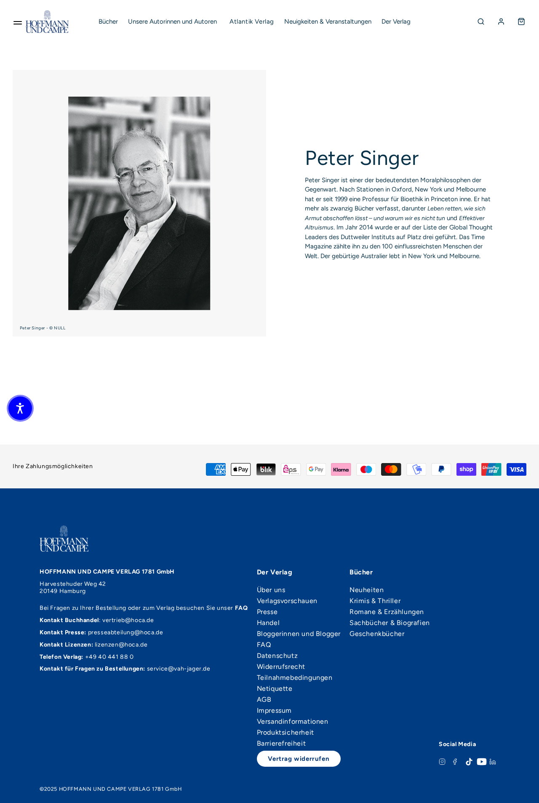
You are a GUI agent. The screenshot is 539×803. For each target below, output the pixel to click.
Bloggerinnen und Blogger (299, 634)
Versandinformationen (292, 721)
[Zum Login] (501, 21)
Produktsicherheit (285, 732)
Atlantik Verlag (251, 21)
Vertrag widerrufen (298, 759)
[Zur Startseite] (47, 21)
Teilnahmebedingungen (295, 678)
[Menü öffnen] (18, 21)
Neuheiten (367, 590)
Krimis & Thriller (375, 601)
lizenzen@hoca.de (121, 644)
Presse (267, 612)
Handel (268, 623)
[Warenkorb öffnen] (521, 21)
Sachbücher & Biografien (390, 623)
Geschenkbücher (377, 634)
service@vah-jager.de (179, 668)
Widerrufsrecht (281, 667)
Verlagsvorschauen (287, 601)
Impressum (274, 710)
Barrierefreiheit (281, 743)
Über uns (271, 590)
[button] (20, 408)
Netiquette (275, 689)
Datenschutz (277, 656)
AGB (264, 699)
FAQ (264, 645)
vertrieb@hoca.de (128, 620)
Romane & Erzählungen (387, 612)
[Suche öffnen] (481, 21)
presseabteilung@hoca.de (125, 632)
